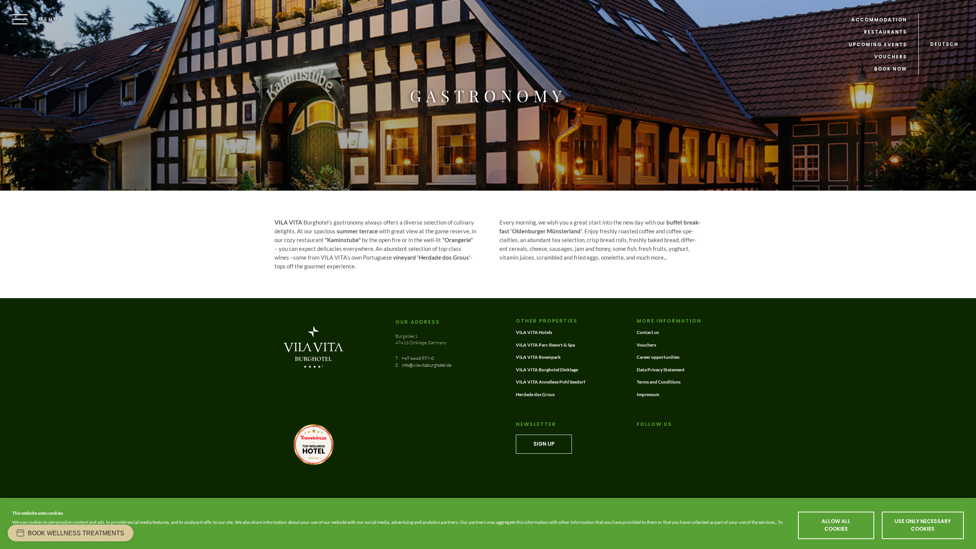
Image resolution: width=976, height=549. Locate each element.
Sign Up (543, 444)
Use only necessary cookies (922, 525)
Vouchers (890, 56)
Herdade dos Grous (535, 394)
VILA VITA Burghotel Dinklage (547, 369)
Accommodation (879, 19)
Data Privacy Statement (661, 369)
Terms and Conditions (659, 382)
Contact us (648, 332)
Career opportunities (658, 357)
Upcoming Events (878, 44)
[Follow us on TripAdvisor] (649, 438)
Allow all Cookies (836, 525)
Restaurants (885, 32)
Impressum (648, 394)
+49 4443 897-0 (417, 358)
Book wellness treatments (76, 533)
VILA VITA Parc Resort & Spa (545, 345)
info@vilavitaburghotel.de (426, 365)
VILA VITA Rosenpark (538, 357)
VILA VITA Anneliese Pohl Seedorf (550, 382)
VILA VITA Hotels (534, 332)
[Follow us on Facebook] (641, 438)
